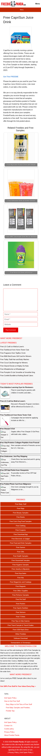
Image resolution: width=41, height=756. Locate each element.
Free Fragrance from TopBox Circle (12, 353)
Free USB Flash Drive (21, 630)
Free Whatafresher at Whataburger (12, 369)
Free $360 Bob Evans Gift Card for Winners (15, 356)
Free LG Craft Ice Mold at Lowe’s (12, 346)
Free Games (20, 547)
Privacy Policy (9, 732)
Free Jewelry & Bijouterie (21, 569)
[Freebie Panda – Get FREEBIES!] (13, 4)
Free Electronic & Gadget (21, 539)
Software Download (21, 638)
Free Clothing (20, 526)
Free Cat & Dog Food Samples (21, 521)
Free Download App (21, 534)
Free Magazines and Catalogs (20, 582)
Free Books (21, 517)
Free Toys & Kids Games (21, 621)
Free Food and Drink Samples (20, 543)
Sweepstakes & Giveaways (21, 643)
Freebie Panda (18, 742)
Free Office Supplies (20, 591)
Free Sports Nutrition (20, 608)
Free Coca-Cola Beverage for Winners (14, 363)
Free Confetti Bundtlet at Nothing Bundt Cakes (16, 375)
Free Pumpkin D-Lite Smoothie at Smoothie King (17, 372)
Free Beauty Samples (20, 513)
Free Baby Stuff (20, 504)
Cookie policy (9, 729)
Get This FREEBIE (10, 77)
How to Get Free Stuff (12, 701)
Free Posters (20, 604)
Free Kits (20, 578)
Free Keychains (20, 573)
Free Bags (20, 508)
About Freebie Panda (11, 735)
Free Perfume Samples (20, 595)
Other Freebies (20, 634)
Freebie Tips (10, 711)
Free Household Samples (21, 560)
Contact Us (8, 725)
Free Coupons (21, 530)
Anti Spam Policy (10, 698)
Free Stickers (20, 612)
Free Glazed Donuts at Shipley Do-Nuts (14, 366)
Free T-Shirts (20, 617)
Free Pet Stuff (21, 599)
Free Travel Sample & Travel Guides (21, 625)
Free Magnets (21, 586)
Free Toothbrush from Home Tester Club (14, 350)
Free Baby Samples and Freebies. (18, 707)
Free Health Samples (20, 556)
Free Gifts (20, 552)
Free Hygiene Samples (20, 565)
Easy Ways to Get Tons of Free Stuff (19, 704)
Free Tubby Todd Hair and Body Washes (14, 359)
